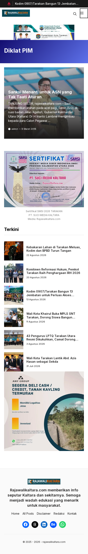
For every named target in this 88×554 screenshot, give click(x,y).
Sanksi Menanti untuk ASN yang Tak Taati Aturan (40, 94)
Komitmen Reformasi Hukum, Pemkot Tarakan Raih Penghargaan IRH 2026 (53, 271)
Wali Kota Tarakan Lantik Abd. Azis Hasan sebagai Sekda (51, 359)
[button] (75, 13)
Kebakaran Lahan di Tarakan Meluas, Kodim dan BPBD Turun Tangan (53, 249)
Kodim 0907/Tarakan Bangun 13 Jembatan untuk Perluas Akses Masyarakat (49, 295)
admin (15, 128)
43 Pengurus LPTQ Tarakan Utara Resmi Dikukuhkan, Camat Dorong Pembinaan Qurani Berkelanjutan (50, 339)
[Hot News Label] (8, 3)
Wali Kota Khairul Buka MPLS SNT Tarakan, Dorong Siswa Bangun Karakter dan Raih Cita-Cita (50, 317)
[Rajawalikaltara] (16, 13)
